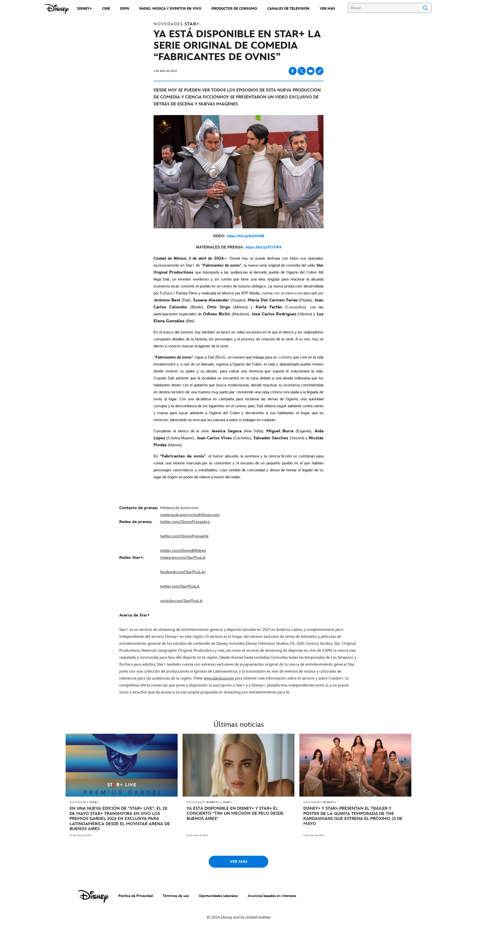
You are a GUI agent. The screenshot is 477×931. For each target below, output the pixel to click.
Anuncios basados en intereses (272, 896)
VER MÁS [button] (238, 861)
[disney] (93, 896)
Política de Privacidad (135, 896)
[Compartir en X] (302, 71)
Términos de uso (176, 896)
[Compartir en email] (311, 71)
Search (425, 8)
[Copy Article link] (319, 71)
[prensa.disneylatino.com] (57, 9)
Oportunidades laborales (218, 896)
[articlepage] (122, 765)
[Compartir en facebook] (293, 71)
